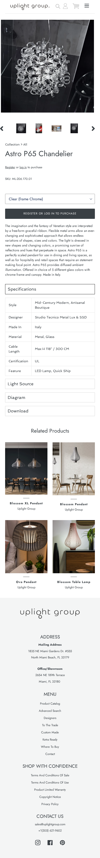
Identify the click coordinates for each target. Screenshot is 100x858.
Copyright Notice (50, 797)
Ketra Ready (50, 739)
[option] (21, 128)
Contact (50, 754)
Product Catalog (50, 703)
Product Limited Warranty (50, 789)
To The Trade (50, 725)
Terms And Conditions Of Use (50, 782)
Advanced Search (50, 711)
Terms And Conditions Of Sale (50, 775)
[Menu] (87, 5)
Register (10, 167)
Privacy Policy (50, 804)
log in (23, 167)
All (25, 144)
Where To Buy (50, 747)
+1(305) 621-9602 (50, 830)
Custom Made (50, 732)
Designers (50, 718)
